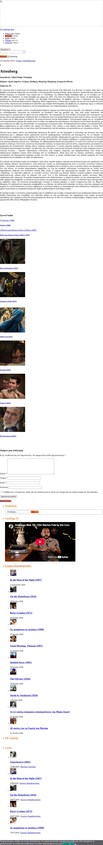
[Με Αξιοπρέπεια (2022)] (12, 431)
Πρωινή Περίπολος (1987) (9, 268)
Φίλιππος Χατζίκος (28, 767)
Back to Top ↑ (5, 501)
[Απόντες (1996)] (7, 220)
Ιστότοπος (4, 487)
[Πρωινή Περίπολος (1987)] (12, 263)
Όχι (72, 844)
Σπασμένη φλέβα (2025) (8, 301)
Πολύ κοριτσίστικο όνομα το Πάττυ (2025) (15, 235)
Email (3, 483)
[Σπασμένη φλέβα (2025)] (12, 296)
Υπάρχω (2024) (5, 403)
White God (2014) (6, 337)
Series (7, 38)
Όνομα (3, 478)
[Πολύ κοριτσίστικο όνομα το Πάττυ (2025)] (18, 230)
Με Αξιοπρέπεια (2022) (8, 436)
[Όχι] (75, 844)
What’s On (9, 34)
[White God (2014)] (12, 332)
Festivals (8, 43)
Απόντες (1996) (5, 225)
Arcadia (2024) (5, 370)
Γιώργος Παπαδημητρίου (25, 61)
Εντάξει (66, 844)
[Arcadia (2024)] (12, 365)
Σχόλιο (3, 474)
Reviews (8, 36)
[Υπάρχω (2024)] (12, 398)
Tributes (8, 40)
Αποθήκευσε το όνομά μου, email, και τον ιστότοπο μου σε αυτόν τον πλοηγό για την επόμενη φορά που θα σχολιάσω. (50, 492)
